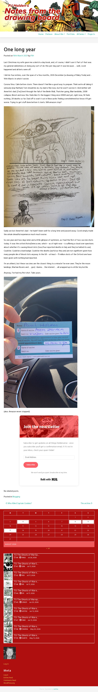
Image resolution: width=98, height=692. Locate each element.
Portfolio (71, 34)
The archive (86, 503)
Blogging (16, 496)
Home (41, 34)
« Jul (48, 548)
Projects (91, 34)
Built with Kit (49, 479)
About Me (58, 34)
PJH (32, 55)
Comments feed (10, 680)
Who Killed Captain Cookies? (19, 503)
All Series (80, 34)
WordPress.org (9, 683)
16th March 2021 (20, 55)
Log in (6, 664)
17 (10, 530)
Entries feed (8, 677)
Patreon (49, 34)
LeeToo (55, 689)
